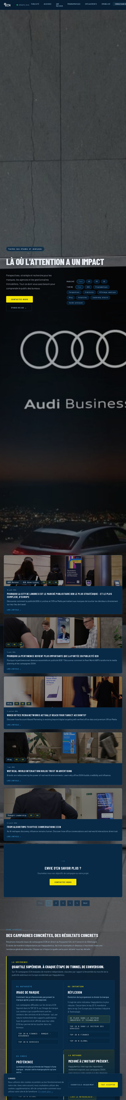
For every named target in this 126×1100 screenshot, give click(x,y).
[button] (63, 584)
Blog (70, 297)
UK (89, 281)
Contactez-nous (19, 299)
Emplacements (91, 4)
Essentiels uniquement (82, 1085)
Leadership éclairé (100, 297)
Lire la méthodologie (82, 1097)
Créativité (89, 292)
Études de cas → (19, 308)
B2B (88, 287)
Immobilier (106, 4)
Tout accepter (108, 1085)
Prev (40, 903)
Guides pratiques (76, 303)
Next (85, 903)
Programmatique (74, 4)
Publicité (35, 4)
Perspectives (74, 292)
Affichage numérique (107, 292)
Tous (80, 281)
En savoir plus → (45, 1091)
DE (104, 281)
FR (97, 281)
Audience (47, 4)
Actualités (82, 297)
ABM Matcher (59, 5)
